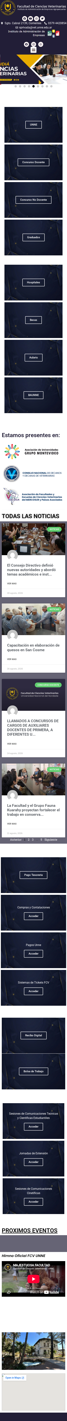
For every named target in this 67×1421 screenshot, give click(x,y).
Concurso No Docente (33, 199)
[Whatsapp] (40, 44)
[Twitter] (42, 18)
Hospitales (33, 282)
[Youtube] (30, 18)
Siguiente (50, 839)
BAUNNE (33, 395)
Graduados (33, 237)
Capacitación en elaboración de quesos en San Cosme (33, 647)
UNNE (33, 124)
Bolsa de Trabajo (34, 1071)
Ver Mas (11, 583)
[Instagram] (36, 18)
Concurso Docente (33, 162)
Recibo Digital (33, 1035)
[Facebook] (24, 18)
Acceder (33, 916)
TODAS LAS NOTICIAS (30, 516)
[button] (33, 50)
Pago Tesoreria (33, 875)
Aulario (33, 357)
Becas (33, 320)
